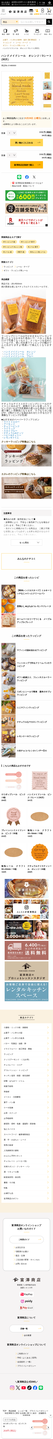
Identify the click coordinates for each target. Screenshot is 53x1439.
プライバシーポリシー (26, 1365)
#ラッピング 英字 (27, 241)
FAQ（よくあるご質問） (27, 1357)
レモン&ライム (11, 437)
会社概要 (27, 1335)
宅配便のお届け (22, 1251)
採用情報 (26, 1415)
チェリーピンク (12, 426)
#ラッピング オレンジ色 (12, 247)
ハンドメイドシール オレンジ (20, 351)
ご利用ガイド (23, 1353)
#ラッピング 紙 (9, 241)
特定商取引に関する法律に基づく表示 (20, 1413)
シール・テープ (22, 42)
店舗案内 (42, 1413)
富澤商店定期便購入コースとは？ (27, 183)
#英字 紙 (21, 252)
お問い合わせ (21, 1263)
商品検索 (12, 1410)
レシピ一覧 (22, 1410)
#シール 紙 (7, 252)
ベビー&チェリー (12, 435)
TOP (4, 1410)
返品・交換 (20, 1255)
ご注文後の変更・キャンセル (28, 1259)
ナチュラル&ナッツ (13, 433)
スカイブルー (10, 430)
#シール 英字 (33, 247)
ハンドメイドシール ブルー (18, 356)
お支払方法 (20, 1247)
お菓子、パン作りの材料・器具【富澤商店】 (20, 39)
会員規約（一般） (24, 1361)
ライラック (9, 428)
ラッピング (7, 42)
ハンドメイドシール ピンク (18, 353)
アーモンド (9, 424)
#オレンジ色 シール (38, 252)
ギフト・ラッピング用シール (14, 45)
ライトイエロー (12, 421)
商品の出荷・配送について (23, 185)
